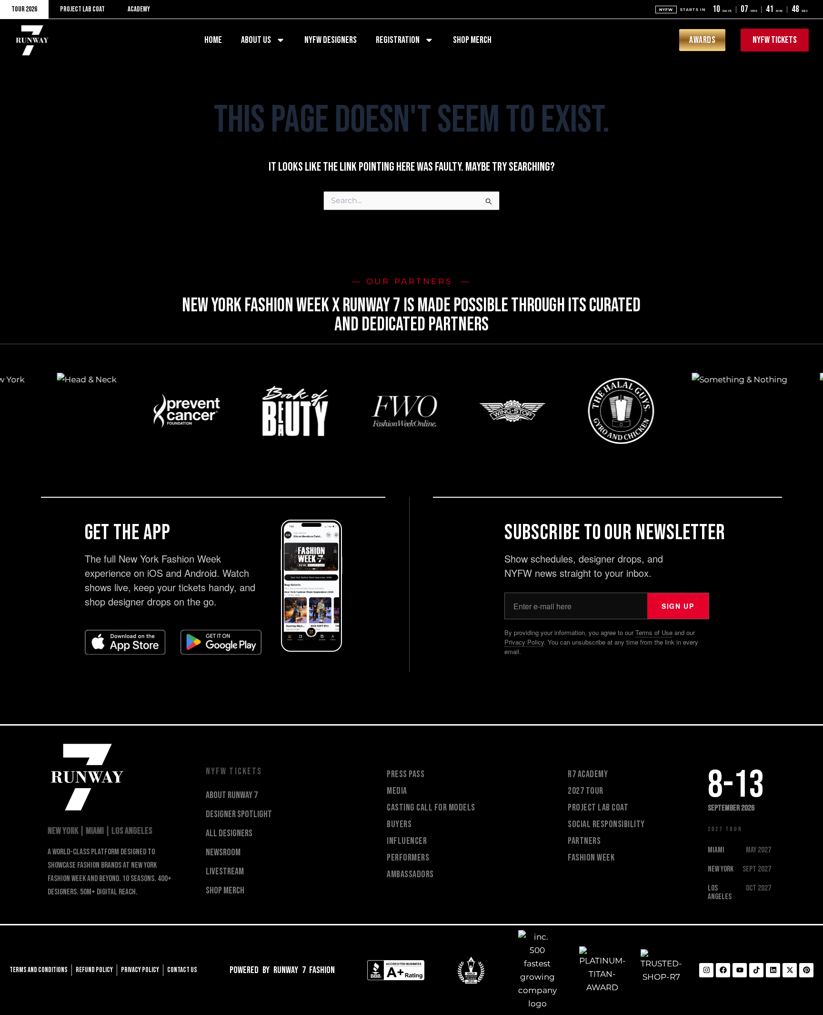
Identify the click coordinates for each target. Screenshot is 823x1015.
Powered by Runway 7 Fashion (282, 970)
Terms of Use (653, 632)
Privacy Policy (524, 641)
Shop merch (472, 40)
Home (213, 40)
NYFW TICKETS (235, 771)
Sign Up (678, 606)
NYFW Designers (330, 40)
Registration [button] (398, 40)
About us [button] (256, 40)
